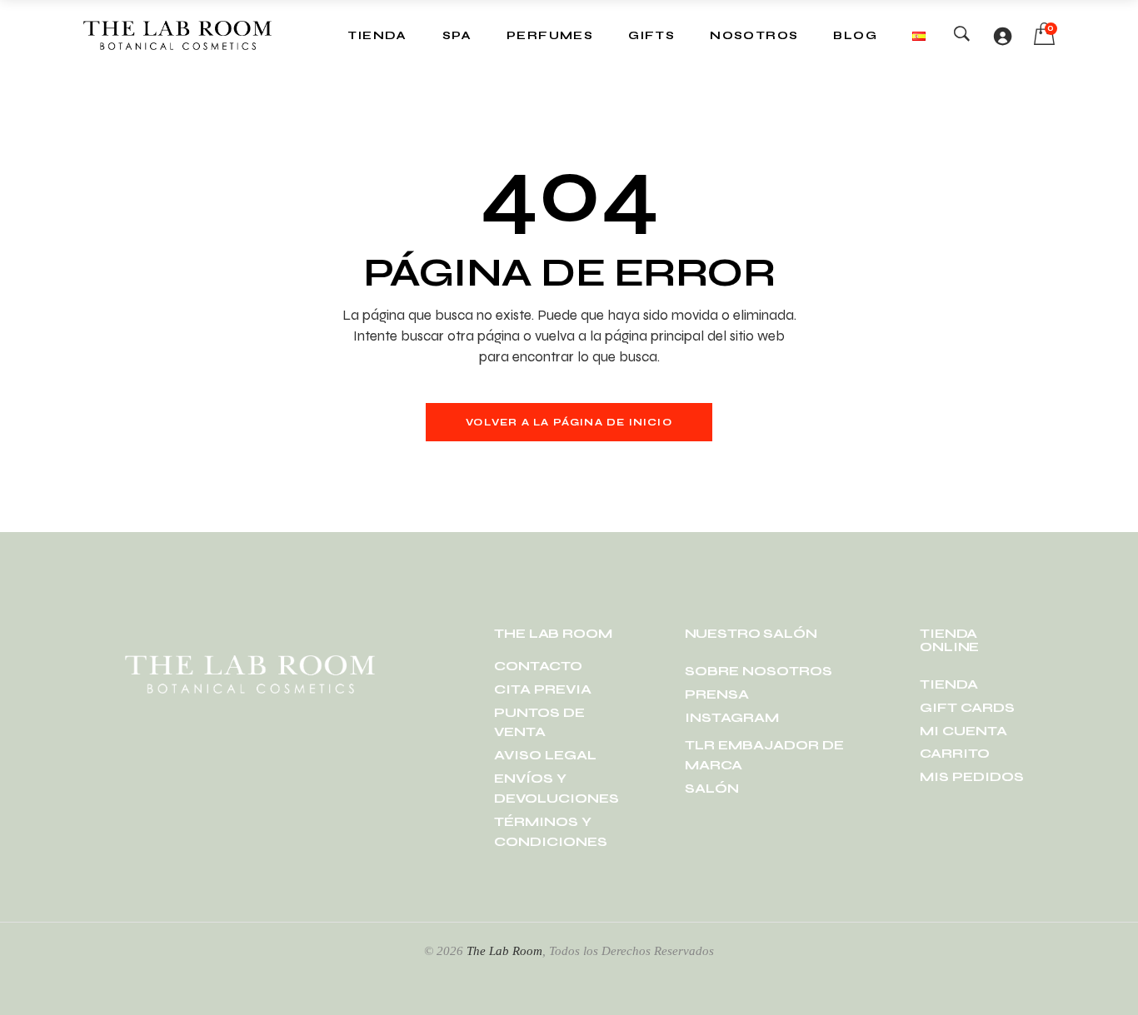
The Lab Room (504, 951)
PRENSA (717, 694)
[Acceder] (1002, 35)
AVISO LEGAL (545, 755)
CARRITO (955, 753)
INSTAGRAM (732, 717)
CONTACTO (538, 666)
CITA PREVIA (542, 689)
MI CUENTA (963, 731)
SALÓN (712, 788)
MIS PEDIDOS (972, 776)
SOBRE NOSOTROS (758, 671)
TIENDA (949, 684)
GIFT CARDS (967, 707)
